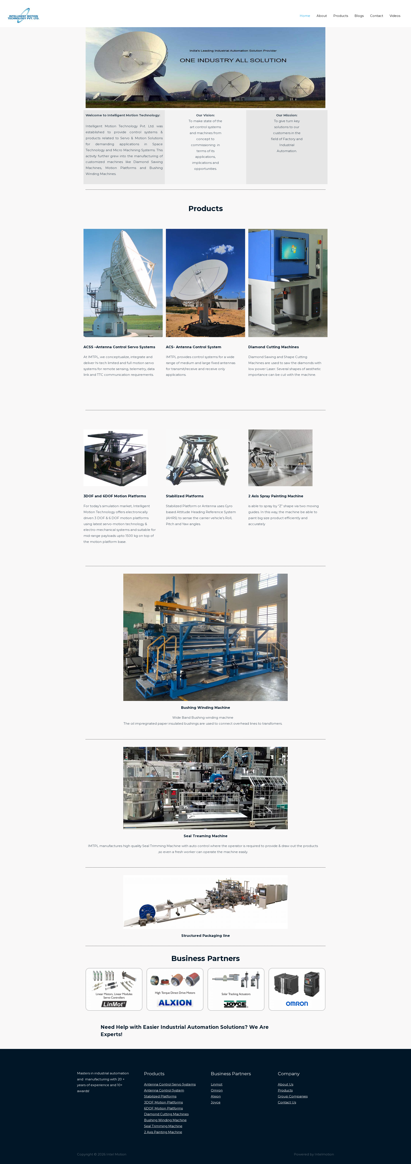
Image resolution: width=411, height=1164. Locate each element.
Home (305, 16)
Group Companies (293, 1096)
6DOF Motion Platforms (163, 1108)
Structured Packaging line (205, 936)
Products (340, 16)
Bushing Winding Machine (205, 708)
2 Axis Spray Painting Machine (275, 496)
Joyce (215, 1102)
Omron (217, 1090)
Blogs (359, 16)
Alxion (216, 1096)
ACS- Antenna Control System (193, 347)
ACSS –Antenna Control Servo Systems (119, 347)
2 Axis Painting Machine (163, 1132)
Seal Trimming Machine (163, 1126)
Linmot (216, 1084)
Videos (395, 16)
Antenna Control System (164, 1090)
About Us (285, 1084)
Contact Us (287, 1102)
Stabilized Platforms (185, 496)
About (322, 16)
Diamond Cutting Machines (273, 347)
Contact (376, 16)
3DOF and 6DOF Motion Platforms (114, 496)
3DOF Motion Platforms (163, 1102)
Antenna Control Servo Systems (170, 1084)
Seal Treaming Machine (206, 836)
